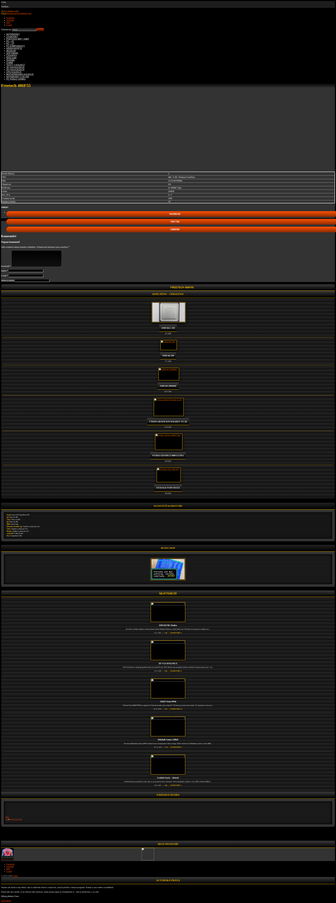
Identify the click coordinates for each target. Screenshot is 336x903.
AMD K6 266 (168, 355)
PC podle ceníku (16, 79)
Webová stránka (7, 280)
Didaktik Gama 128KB (168, 739)
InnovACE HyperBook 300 (20, 515)
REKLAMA (11, 58)
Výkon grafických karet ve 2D (168, 421)
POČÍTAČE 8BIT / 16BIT (17, 39)
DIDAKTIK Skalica (168, 625)
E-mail (4, 276)
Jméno (4, 271)
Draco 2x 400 (13, 517)
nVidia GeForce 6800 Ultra (168, 455)
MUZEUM (11, 51)
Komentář (6, 266)
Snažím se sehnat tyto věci (31, 526)
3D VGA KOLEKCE (15, 67)
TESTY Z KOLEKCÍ (15, 65)
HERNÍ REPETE (14, 48)
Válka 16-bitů (18, 533)
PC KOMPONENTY (15, 46)
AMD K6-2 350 (168, 328)
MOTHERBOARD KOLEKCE (20, 74)
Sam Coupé (14, 524)
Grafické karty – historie (168, 778)
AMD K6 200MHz (168, 386)
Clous (9, 519)
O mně (9, 62)
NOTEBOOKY (13, 34)
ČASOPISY (11, 55)
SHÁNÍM (10, 60)
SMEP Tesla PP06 (168, 701)
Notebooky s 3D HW (17, 77)
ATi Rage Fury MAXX (168, 488)
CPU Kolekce (14, 72)
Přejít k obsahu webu (10, 11)
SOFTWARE (12, 53)
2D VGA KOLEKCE (15, 70)
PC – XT (10, 44)
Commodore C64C (16, 536)
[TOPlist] (168, 834)
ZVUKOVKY (12, 37)
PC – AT (10, 41)
